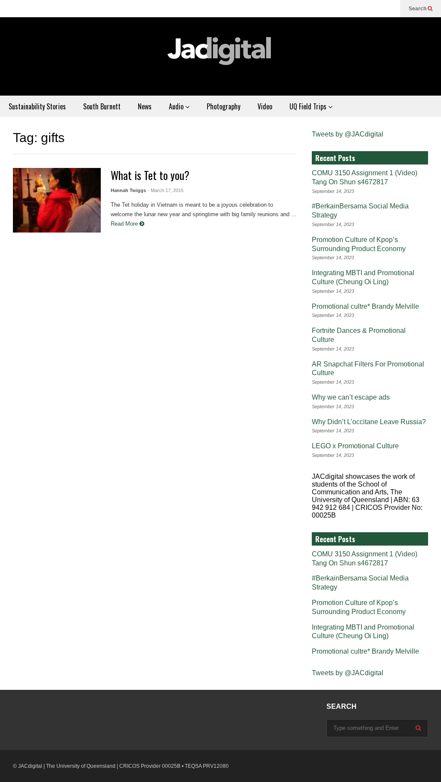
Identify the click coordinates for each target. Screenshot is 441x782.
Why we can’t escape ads (351, 397)
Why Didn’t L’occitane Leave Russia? (369, 421)
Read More (125, 223)
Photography (223, 106)
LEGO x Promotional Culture (355, 446)
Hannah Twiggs (128, 190)
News (145, 106)
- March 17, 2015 (165, 190)
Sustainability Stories (37, 106)
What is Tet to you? (150, 175)
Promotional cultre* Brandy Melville (365, 306)
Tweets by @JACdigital (347, 134)
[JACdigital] (220, 56)
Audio (177, 106)
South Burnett (102, 106)
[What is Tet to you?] (57, 200)
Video (265, 106)
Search (418, 9)
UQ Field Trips (308, 106)
